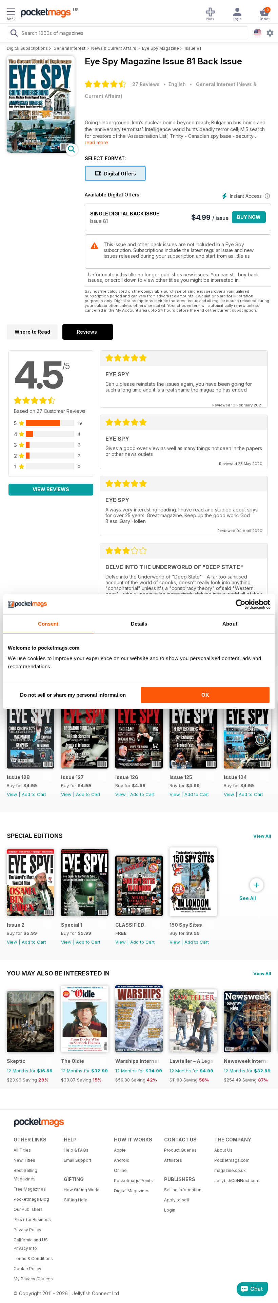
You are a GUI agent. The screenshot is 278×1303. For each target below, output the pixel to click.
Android (122, 1160)
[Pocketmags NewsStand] (44, 13)
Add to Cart (34, 794)
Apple (120, 1150)
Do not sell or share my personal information (73, 695)
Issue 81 (193, 48)
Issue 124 (235, 777)
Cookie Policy (27, 1268)
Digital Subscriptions (27, 48)
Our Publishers (28, 1209)
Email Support (77, 1160)
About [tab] (229, 624)
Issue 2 (15, 925)
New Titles (24, 1160)
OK (205, 695)
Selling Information (182, 1189)
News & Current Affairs (113, 48)
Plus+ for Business (32, 1219)
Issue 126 (126, 777)
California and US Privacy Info (31, 1244)
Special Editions (35, 835)
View (12, 794)
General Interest (69, 48)
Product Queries (180, 1150)
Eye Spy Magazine (160, 48)
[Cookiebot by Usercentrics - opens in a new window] (240, 604)
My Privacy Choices (33, 1278)
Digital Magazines (132, 1190)
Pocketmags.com (232, 1160)
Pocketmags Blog (31, 1199)
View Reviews (51, 489)
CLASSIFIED (129, 925)
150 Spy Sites (186, 925)
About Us (223, 1150)
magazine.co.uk (230, 1170)
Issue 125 (181, 777)
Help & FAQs (76, 1150)
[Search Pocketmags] (13, 33)
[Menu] (11, 12)
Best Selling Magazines (25, 1174)
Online (120, 1170)
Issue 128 (18, 777)
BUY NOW (249, 217)
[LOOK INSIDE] (41, 151)
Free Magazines (30, 1189)
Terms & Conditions (33, 1258)
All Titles (22, 1150)
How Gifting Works (82, 1189)
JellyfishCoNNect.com (236, 1180)
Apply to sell (176, 1199)
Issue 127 (72, 777)
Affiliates (173, 1160)
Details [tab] (139, 624)
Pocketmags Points (133, 1180)
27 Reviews (146, 84)
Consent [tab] (48, 624)
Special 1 (71, 925)
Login (169, 1210)
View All (262, 836)
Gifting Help (75, 1199)
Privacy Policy (27, 1229)
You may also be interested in (58, 973)
